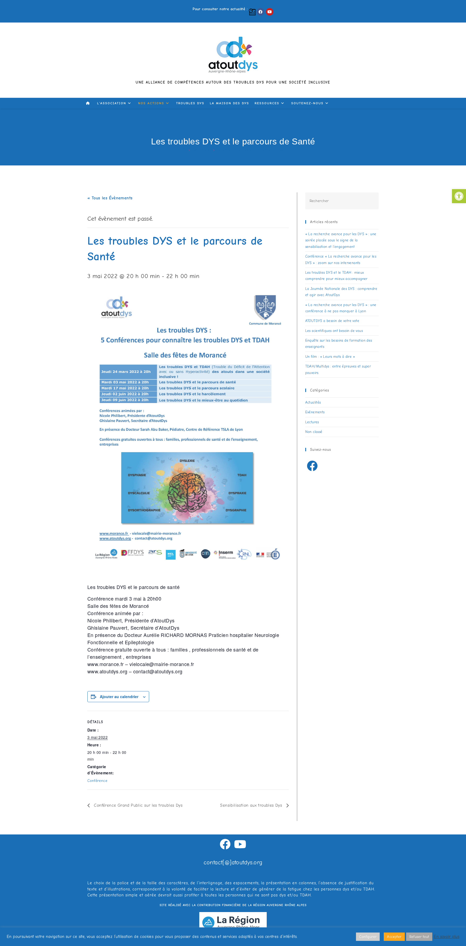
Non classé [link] (314, 432)
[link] (459, 196)
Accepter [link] (394, 937)
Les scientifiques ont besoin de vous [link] (334, 331)
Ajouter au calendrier (119, 696)
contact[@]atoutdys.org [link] (233, 862)
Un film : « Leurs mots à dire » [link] (330, 357)
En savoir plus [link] (446, 936)
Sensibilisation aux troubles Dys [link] (251, 805)
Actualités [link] (313, 402)
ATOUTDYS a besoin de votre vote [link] (332, 321)
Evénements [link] (315, 412)
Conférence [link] (97, 780)
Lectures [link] (312, 422)
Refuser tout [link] (419, 937)
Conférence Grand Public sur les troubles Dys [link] (137, 805)
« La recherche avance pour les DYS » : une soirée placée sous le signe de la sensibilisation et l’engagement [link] (340, 240)
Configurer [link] (367, 937)
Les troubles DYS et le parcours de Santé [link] (250, 150)
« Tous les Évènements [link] (109, 198)
